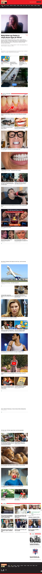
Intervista (11, 5)
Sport (29, 5)
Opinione (14, 5)
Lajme (5, 5)
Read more (14, 84)
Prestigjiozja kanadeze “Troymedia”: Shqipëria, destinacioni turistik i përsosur (35, 512)
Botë (24, 5)
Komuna (18, 5)
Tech (2, 6)
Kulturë (26, 5)
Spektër (35, 5)
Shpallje (38, 5)
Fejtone (21, 5)
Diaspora (32, 5)
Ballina (2, 5)
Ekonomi (8, 5)
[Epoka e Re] (4, 3)
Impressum (2, 570)
